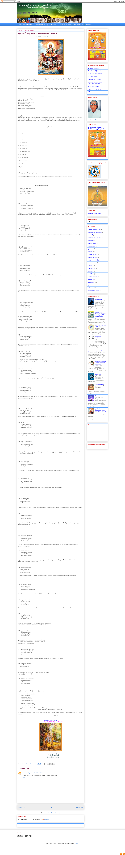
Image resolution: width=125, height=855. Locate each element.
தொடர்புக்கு (89, 24)
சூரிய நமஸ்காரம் (92, 243)
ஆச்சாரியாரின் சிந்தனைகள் (95, 232)
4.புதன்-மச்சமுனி (92, 76)
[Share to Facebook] (52, 764)
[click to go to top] (124, 854)
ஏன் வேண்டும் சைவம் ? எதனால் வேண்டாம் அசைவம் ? (100, 362)
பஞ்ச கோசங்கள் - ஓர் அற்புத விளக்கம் (100, 325)
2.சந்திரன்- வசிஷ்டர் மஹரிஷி (95, 71)
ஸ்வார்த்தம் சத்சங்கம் (93, 290)
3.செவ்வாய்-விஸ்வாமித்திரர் (95, 73)
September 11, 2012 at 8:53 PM (36, 773)
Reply (24, 777)
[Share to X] (51, 764)
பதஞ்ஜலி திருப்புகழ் (93, 257)
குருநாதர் (90, 240)
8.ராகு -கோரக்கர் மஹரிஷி (94, 89)
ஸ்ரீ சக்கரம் (91, 287)
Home (51, 807)
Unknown (25, 773)
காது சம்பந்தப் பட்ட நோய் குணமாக (100, 337)
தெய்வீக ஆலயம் (78, 24)
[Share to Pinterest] (54, 764)
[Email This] (47, 764)
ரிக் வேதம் (90, 285)
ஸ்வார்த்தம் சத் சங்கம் (65, 24)
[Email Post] (44, 764)
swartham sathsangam (29, 764)
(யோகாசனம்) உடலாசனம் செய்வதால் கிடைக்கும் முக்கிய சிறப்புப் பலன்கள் (100, 314)
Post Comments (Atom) (54, 812)
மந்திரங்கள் (91, 274)
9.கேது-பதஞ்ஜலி (92, 91)
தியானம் (90, 251)
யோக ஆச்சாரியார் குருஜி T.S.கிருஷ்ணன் (46, 24)
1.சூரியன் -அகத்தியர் (93, 68)
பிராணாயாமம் (91, 268)
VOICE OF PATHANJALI (94, 213)
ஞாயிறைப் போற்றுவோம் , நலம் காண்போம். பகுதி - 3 (100, 410)
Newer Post (22, 807)
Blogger (76, 843)
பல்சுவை (90, 265)
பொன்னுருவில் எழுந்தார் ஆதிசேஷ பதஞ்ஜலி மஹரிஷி (96, 128)
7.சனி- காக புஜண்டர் (93, 86)
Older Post (79, 807)
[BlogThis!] (49, 764)
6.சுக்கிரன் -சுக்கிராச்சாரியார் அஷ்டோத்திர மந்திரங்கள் (95, 82)
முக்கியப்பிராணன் (99, 384)
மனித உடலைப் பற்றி (93, 276)
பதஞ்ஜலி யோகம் (92, 262)
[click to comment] (121, 854)
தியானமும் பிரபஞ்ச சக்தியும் (95, 351)
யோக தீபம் (91, 279)
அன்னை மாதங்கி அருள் (94, 229)
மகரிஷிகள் (90, 271)
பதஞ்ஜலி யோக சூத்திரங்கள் (95, 260)
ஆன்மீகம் (90, 235)
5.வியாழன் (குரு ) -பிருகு (94, 79)
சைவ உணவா (91, 246)
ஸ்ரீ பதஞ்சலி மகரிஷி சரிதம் (25, 24)
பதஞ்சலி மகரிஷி (92, 254)
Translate (46, 819)
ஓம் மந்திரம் (98, 374)
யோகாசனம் (91, 282)
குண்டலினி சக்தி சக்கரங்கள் (95, 237)
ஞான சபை (91, 249)
